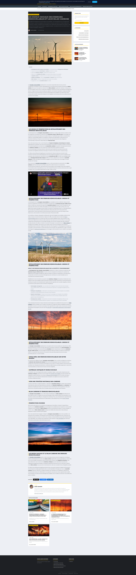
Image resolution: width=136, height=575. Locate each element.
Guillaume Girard (54, 521)
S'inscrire (82, 22)
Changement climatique (52, 6)
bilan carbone (67, 223)
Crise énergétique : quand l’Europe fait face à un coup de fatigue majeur (38, 539)
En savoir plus (47, 2)
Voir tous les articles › (38, 493)
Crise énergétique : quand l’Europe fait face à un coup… (83, 58)
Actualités (44, 6)
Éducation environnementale (75, 6)
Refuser (89, 1)
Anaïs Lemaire (38, 486)
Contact (71, 561)
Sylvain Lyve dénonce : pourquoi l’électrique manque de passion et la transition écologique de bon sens (37, 515)
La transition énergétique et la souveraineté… (82, 53)
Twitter (36, 479)
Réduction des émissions (63, 6)
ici (66, 150)
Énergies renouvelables (87, 6)
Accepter (94, 1)
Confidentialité (70, 573)
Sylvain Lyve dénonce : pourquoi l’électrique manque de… (83, 48)
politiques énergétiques (40, 229)
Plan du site (76, 573)
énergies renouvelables (35, 84)
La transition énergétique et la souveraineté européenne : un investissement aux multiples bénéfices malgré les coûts (60, 516)
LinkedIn (51, 479)
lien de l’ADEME (60, 418)
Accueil (39, 6)
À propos (59, 573)
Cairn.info (49, 307)
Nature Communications (52, 375)
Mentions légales (64, 573)
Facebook (44, 479)
